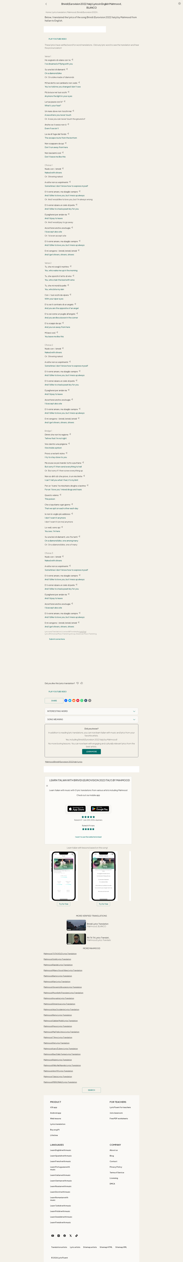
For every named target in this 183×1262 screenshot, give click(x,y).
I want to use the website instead (91, 81)
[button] (60, 27)
